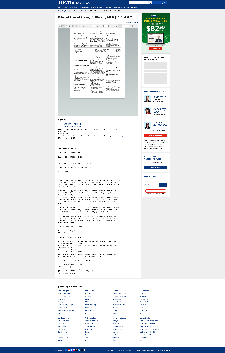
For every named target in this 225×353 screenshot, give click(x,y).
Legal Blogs (116, 324)
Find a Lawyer (62, 7)
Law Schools (97, 7)
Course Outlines (145, 302)
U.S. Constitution (63, 321)
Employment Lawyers (65, 302)
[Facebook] (71, 350)
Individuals (89, 291)
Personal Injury (90, 310)
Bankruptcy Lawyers (64, 293)
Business (115, 291)
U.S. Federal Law (64, 318)
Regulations (62, 326)
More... (60, 313)
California (88, 329)
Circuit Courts (62, 332)
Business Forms (117, 326)
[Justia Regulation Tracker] (66, 2)
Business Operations (119, 296)
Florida (87, 332)
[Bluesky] (79, 350)
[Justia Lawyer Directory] (84, 350)
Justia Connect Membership (149, 321)
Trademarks (116, 335)
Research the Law (86, 7)
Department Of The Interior (81, 11)
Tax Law (115, 310)
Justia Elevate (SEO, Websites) (149, 329)
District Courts (63, 335)
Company (128, 350)
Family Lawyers (63, 308)
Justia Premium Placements (149, 326)
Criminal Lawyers (63, 299)
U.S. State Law (90, 318)
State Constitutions (91, 321)
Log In (156, 3)
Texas (87, 338)
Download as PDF (132, 22)
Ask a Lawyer (73, 7)
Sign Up (163, 3)
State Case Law (90, 326)
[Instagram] (74, 350)
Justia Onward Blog (146, 335)
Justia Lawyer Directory (147, 324)
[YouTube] (69, 350)
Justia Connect (110, 350)
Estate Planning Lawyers (66, 305)
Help (133, 350)
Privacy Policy (151, 350)
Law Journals (144, 305)
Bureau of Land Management (71, 126)
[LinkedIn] (66, 350)
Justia (59, 11)
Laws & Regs (108, 7)
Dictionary (143, 293)
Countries (115, 338)
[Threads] (76, 350)
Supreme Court (63, 329)
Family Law (88, 308)
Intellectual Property (119, 302)
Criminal (88, 296)
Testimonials (144, 338)
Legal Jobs (115, 321)
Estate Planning (90, 305)
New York (88, 335)
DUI (86, 302)
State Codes (89, 324)
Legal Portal (120, 350)
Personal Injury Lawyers (66, 310)
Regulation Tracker (67, 11)
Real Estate (116, 308)
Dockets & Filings (63, 338)
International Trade (119, 305)
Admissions (143, 296)
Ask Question (155, 167)
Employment (116, 299)
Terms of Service (141, 350)
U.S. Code (61, 324)
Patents (115, 332)
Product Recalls (117, 329)
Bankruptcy (89, 293)
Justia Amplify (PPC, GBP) (148, 332)
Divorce (87, 299)
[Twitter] (82, 350)
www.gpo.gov (123, 136)
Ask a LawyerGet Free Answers (152, 157)
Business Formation (119, 293)
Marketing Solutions (130, 7)
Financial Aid (144, 299)
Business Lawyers (64, 296)
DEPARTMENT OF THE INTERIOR (72, 124)
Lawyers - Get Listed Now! (155, 191)
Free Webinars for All (154, 91)
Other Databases (119, 318)
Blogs (142, 308)
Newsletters (118, 7)
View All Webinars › (155, 135)
